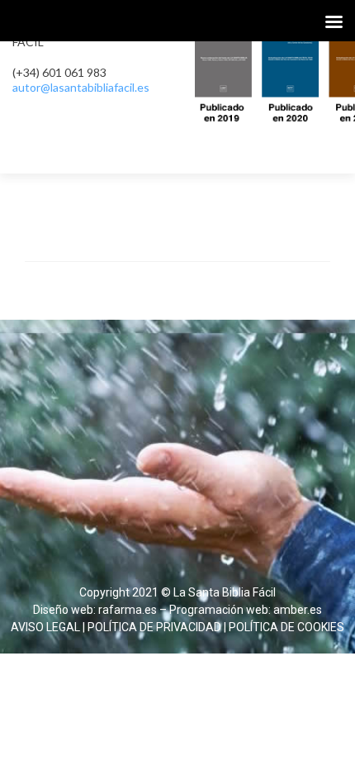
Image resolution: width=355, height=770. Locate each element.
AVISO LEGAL (45, 627)
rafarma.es (127, 609)
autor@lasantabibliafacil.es (80, 87)
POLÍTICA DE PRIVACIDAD (154, 627)
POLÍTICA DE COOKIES (286, 627)
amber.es (297, 609)
